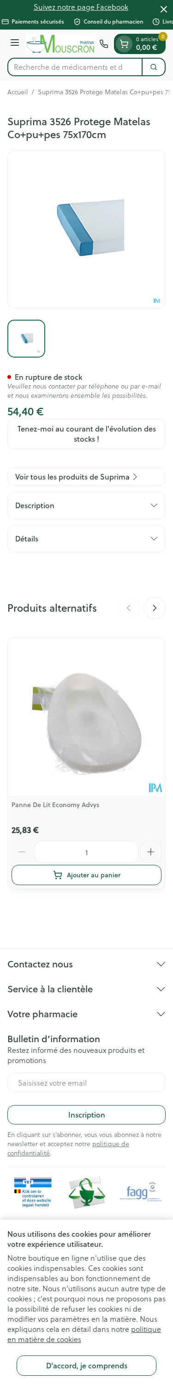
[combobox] (75, 67)
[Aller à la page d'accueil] (60, 44)
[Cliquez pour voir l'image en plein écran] (86, 229)
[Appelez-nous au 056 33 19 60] (103, 44)
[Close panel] (164, 9)
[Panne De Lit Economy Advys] (86, 717)
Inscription (86, 1114)
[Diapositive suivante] (154, 608)
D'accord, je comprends (86, 1365)
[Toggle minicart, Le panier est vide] (124, 44)
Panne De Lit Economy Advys (55, 804)
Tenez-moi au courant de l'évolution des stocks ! (87, 433)
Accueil (17, 92)
